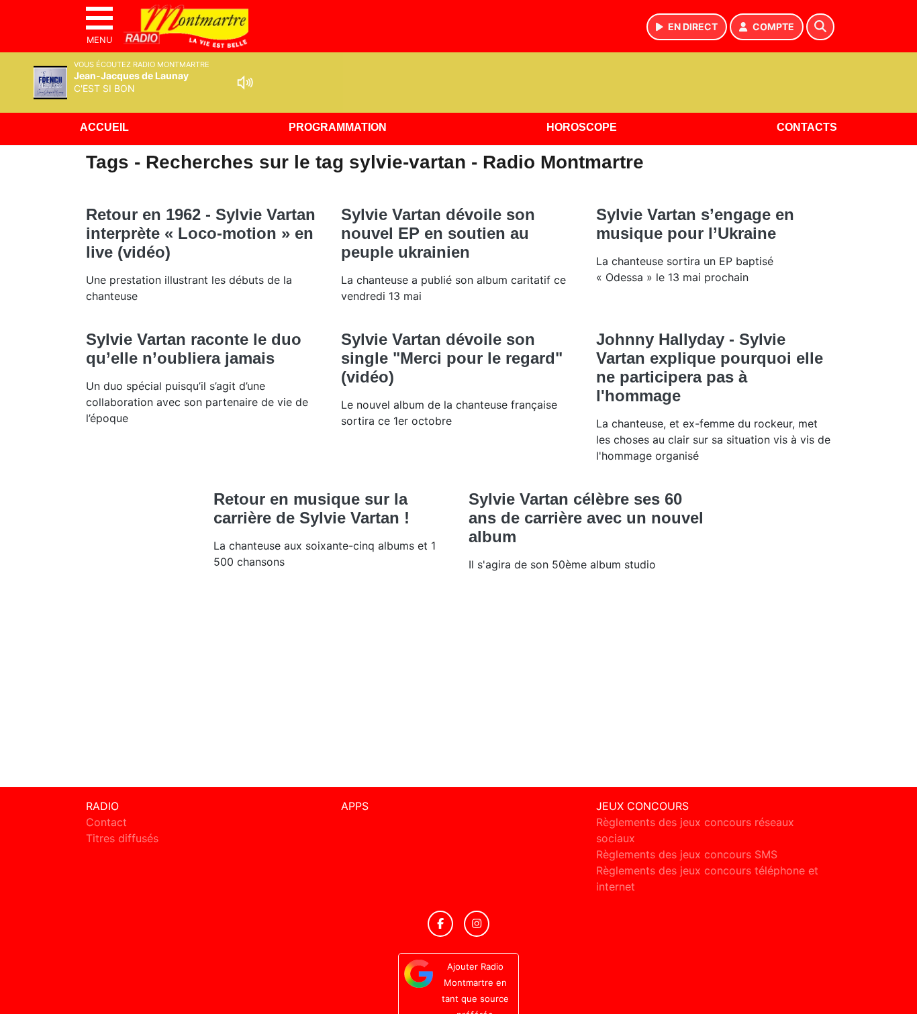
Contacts (807, 127)
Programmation (338, 127)
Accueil (104, 127)
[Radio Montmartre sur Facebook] (440, 924)
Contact (106, 822)
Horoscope (581, 127)
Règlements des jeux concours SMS (686, 854)
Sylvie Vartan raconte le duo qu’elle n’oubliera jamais (193, 348)
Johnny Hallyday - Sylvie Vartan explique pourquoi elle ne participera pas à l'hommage (709, 367)
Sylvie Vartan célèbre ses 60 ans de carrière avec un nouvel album (586, 518)
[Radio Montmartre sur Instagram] (476, 924)
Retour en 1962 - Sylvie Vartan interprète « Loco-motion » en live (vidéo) (201, 233)
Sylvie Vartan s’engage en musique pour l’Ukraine (695, 223)
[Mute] (245, 82)
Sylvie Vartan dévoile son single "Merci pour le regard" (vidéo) (452, 358)
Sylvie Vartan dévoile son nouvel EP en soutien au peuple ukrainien (438, 233)
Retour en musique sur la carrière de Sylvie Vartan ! (311, 508)
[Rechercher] (820, 26)
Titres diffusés (122, 838)
